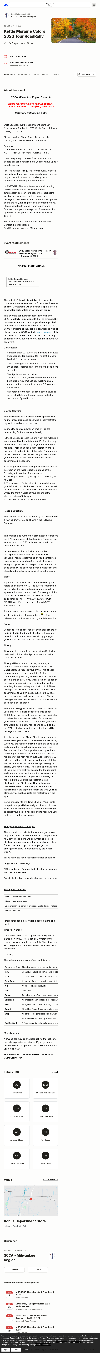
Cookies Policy (61, 1342)
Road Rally (15, 14)
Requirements (24, 74)
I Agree (6, 1350)
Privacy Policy (76, 1342)
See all (55, 1072)
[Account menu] (94, 5)
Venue (45, 74)
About (38, 1270)
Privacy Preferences (43, 1344)
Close (26, 1350)
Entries (36, 74)
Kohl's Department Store (18, 43)
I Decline (16, 1350)
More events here (50, 1180)
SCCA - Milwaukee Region (23, 16)
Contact (14, 1270)
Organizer (55, 74)
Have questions (87, 74)
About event (9, 74)
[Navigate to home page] (6, 4)
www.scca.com (45, 332)
